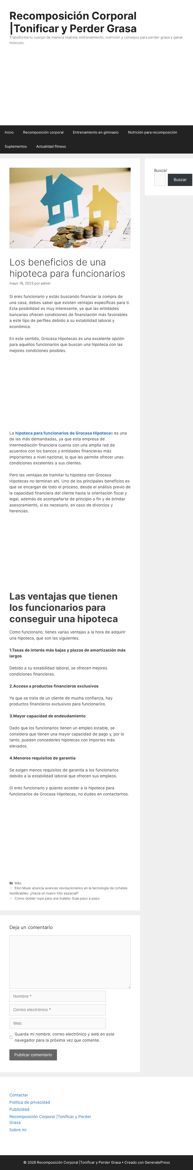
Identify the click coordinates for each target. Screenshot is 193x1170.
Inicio (9, 132)
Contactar (18, 1095)
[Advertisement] (96, 90)
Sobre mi (17, 1129)
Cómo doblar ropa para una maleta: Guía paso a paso (57, 898)
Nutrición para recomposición (152, 132)
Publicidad (19, 1109)
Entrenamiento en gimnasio (96, 132)
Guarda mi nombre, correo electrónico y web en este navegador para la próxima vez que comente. (64, 1037)
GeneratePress (157, 1162)
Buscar (160, 170)
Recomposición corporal (43, 132)
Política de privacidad (29, 1102)
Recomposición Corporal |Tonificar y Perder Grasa (73, 22)
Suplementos (16, 146)
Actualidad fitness (51, 146)
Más (18, 883)
